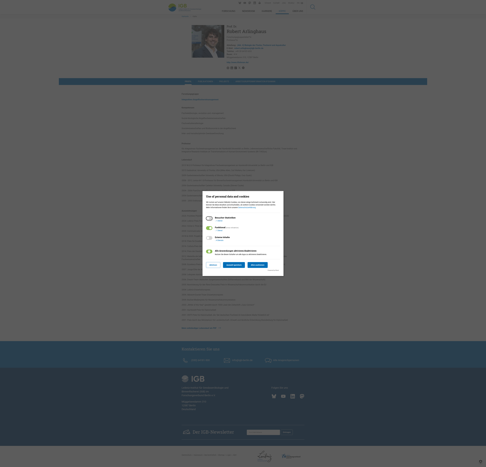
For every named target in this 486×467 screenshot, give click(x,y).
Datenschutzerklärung (247, 207)
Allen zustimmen (257, 265)
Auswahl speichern (234, 265)
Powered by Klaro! (273, 270)
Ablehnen (213, 265)
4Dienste (219, 240)
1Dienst (218, 221)
